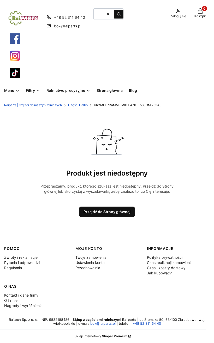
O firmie (10, 300)
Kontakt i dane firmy (21, 295)
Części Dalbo (78, 105)
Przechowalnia (87, 268)
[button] (118, 14)
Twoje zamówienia (90, 257)
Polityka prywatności (164, 257)
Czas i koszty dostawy (166, 268)
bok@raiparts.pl (67, 26)
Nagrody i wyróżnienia (23, 305)
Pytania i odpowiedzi (22, 262)
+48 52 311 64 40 (69, 17)
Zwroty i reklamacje (21, 257)
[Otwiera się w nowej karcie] (14, 38)
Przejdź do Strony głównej (107, 211)
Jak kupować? (159, 273)
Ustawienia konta (90, 262)
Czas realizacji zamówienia (170, 262)
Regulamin (13, 268)
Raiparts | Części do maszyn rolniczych (33, 105)
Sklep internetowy (101, 336)
